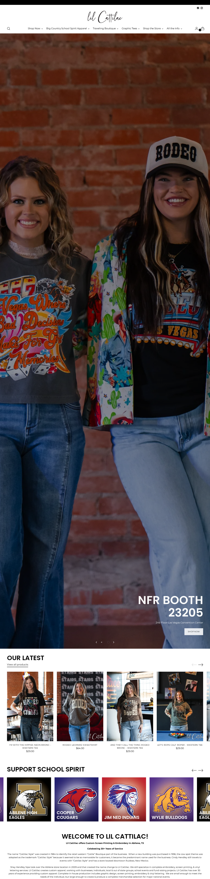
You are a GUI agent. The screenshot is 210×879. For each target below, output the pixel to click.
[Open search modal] (8, 28)
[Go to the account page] (195, 28)
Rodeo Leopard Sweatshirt (80, 745)
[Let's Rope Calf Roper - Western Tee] (180, 706)
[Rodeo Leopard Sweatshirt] (80, 706)
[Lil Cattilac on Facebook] (198, 8)
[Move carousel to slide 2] (105, 642)
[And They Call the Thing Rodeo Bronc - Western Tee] (130, 706)
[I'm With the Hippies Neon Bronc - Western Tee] (30, 706)
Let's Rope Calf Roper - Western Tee (180, 745)
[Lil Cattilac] (105, 17)
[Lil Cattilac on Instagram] (201, 8)
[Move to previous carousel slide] (96, 642)
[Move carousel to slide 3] (108, 642)
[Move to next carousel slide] (113, 642)
